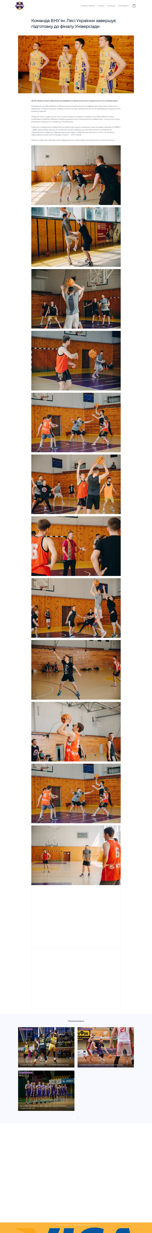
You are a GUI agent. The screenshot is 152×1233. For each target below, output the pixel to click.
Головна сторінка (88, 6)
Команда (111, 6)
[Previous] (74, 1117)
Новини (101, 6)
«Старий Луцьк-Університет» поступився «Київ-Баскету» (44, 1065)
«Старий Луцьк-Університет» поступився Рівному (101, 1065)
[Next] (77, 1117)
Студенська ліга (26, 1029)
